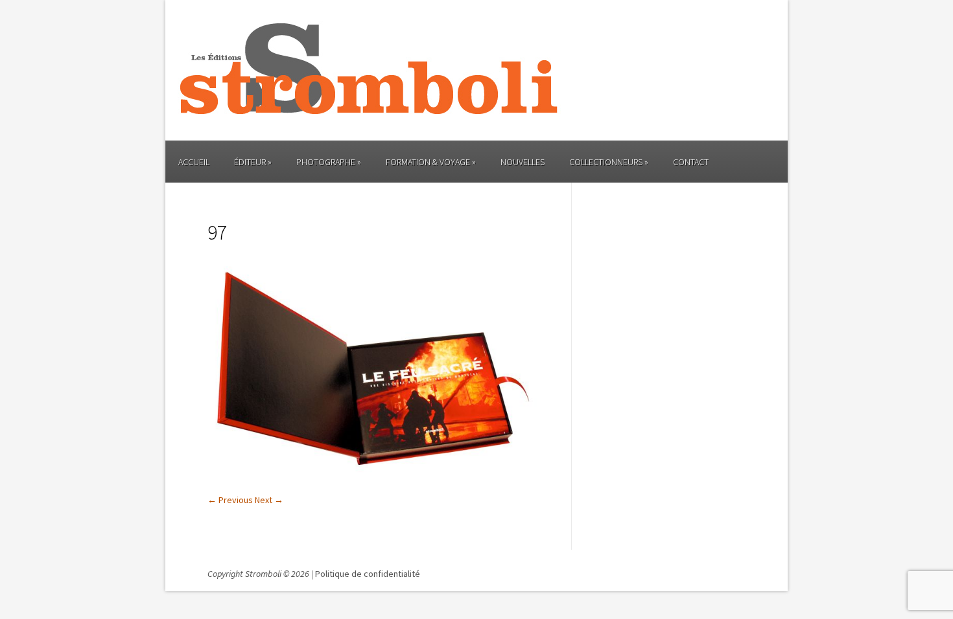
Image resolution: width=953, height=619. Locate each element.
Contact (691, 162)
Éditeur (250, 162)
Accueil (193, 162)
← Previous (230, 500)
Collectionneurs (605, 162)
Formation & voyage (428, 162)
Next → (269, 500)
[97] (372, 481)
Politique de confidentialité (367, 574)
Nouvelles (522, 162)
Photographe (325, 162)
